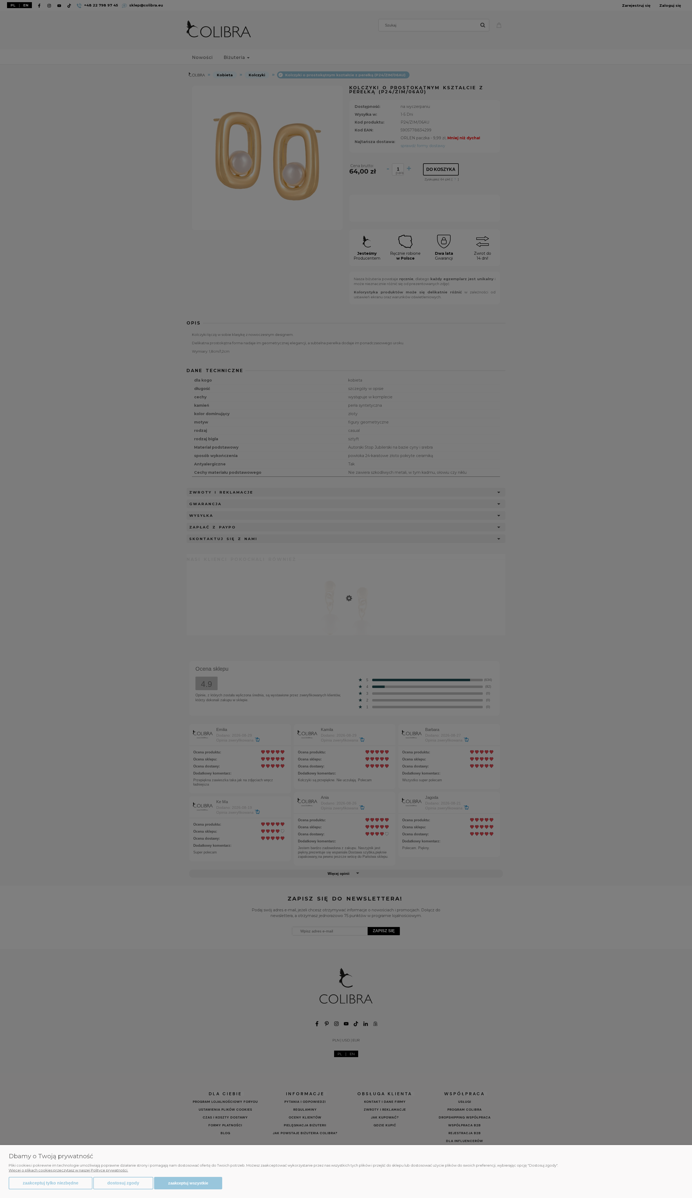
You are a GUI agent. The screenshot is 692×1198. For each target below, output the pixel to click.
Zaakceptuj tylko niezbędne (50, 1183)
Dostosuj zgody (123, 1183)
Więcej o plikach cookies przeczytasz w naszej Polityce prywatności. (68, 1170)
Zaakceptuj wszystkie (188, 1183)
